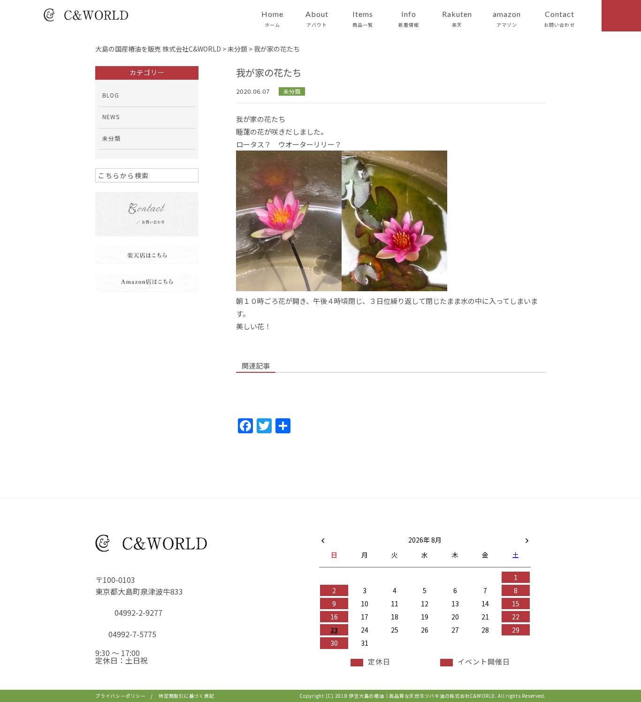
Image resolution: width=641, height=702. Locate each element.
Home (272, 18)
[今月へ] (364, 530)
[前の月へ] (323, 538)
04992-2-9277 (138, 612)
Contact (559, 18)
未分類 (291, 91)
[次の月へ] (527, 538)
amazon (507, 18)
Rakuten (457, 18)
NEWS (111, 117)
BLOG (110, 95)
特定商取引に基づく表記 (186, 695)
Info (408, 18)
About (316, 18)
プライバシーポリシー (120, 695)
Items (362, 18)
